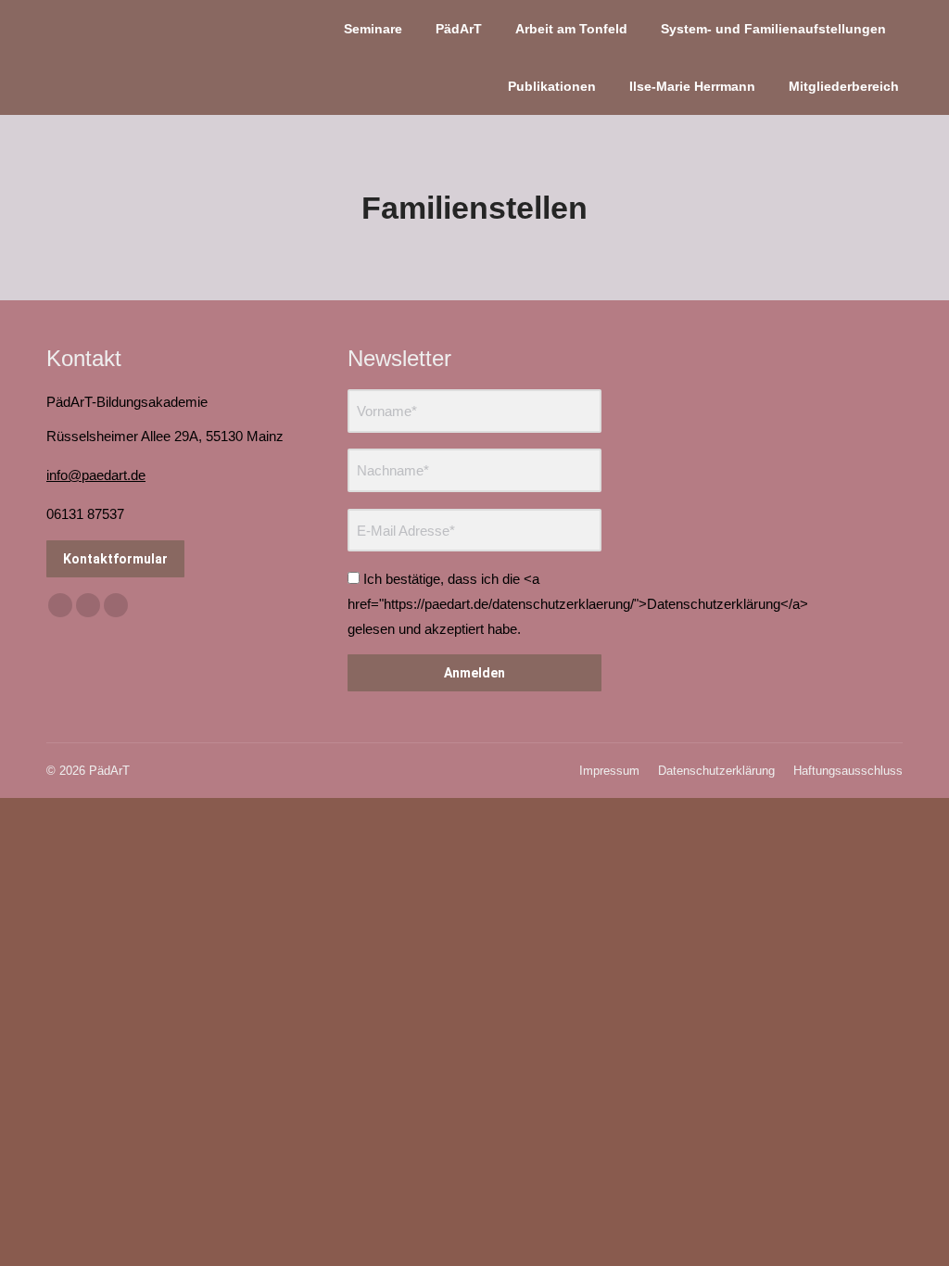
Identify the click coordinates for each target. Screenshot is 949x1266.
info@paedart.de (96, 475)
